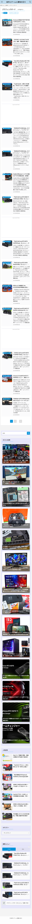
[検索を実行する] (28, 433)
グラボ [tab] (9, 849)
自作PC (5, 13)
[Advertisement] (16, 115)
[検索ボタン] (30, 2)
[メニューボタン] (2, 2)
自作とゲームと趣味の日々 (16, 2)
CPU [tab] (23, 849)
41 (20, 421)
